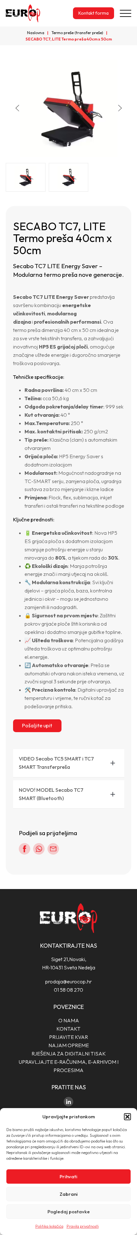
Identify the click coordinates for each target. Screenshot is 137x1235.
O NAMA (68, 1020)
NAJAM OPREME (68, 1045)
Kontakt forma (93, 13)
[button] (127, 1117)
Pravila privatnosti (83, 1226)
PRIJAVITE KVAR (68, 1037)
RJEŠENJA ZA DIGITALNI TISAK (69, 1053)
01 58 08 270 (68, 990)
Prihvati (68, 1176)
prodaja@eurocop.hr (68, 981)
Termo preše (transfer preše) (77, 32)
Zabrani (69, 1194)
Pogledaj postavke (68, 1212)
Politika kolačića (49, 1226)
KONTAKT (68, 1028)
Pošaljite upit (37, 725)
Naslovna (35, 32)
